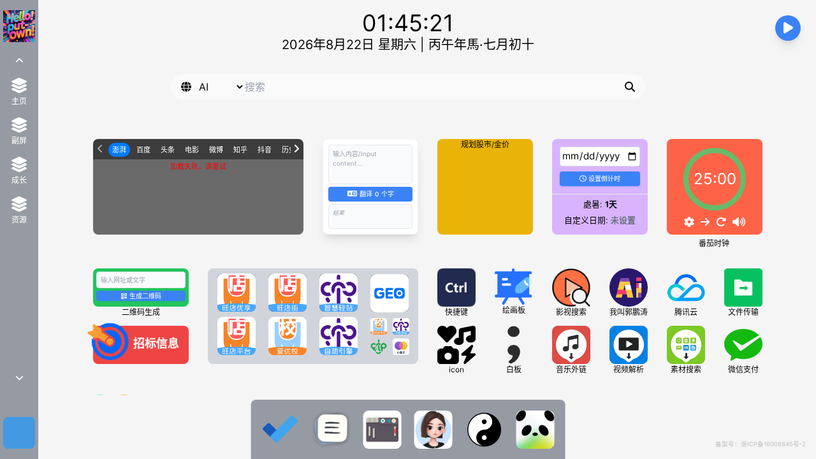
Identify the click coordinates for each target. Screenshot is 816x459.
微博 (216, 150)
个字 (377, 194)
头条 (168, 150)
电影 (192, 150)
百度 (143, 150)
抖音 (265, 150)
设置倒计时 (604, 178)
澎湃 (119, 150)
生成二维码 (145, 296)
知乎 (240, 150)
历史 (289, 150)
